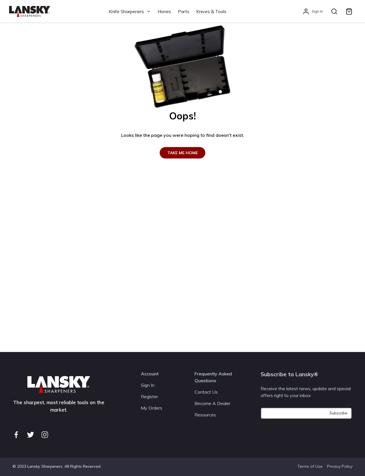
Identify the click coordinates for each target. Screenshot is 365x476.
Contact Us (206, 392)
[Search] (334, 11)
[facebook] (16, 435)
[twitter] (30, 435)
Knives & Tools (211, 11)
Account (150, 374)
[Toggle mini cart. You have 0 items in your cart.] (349, 11)
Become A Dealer (212, 403)
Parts (183, 11)
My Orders (151, 408)
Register (149, 396)
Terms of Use (310, 466)
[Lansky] (29, 11)
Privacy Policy (339, 466)
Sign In (148, 385)
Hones (164, 11)
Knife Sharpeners (126, 11)
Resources (205, 415)
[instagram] (45, 435)
